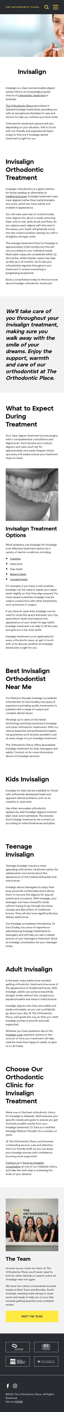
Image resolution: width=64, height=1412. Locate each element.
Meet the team (32, 1316)
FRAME (19, 1401)
